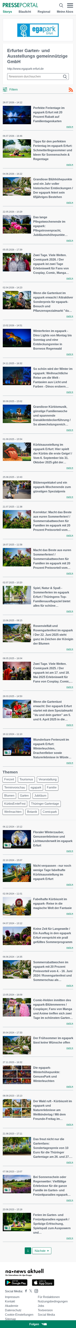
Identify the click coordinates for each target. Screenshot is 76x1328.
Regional (44, 11)
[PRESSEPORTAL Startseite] (20, 5)
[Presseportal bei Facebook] (25, 1291)
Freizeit (9, 779)
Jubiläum (40, 795)
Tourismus (26, 779)
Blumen (9, 795)
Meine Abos (65, 11)
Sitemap (10, 1319)
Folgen (34, 1324)
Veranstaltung (48, 779)
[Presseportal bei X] (29, 1291)
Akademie (11, 1305)
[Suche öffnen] (61, 5)
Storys (7, 11)
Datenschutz (13, 1310)
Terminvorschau (14, 787)
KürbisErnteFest (14, 803)
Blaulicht (25, 11)
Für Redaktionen (49, 1297)
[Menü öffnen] (70, 5)
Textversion (45, 1310)
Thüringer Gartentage (45, 803)
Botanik (32, 811)
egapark (36, 787)
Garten (24, 795)
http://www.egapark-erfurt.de (25, 68)
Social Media (46, 1314)
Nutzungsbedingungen (53, 1301)
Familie (52, 787)
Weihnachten (13, 811)
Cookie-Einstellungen (19, 1314)
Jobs (41, 1305)
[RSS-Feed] (70, 89)
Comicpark (50, 811)
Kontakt (10, 1301)
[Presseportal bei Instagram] (35, 1290)
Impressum (12, 1297)
